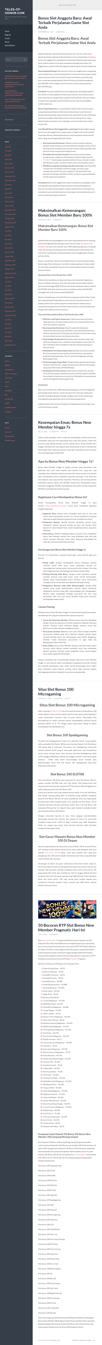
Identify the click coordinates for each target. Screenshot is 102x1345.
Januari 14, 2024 (44, 698)
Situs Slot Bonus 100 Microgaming (56, 691)
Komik (7, 38)
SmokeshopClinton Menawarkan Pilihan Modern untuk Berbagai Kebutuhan (14, 93)
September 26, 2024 (45, 32)
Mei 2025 (8, 189)
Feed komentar (10, 436)
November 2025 (10, 180)
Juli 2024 (8, 231)
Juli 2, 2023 (42, 934)
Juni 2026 (8, 151)
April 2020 (8, 341)
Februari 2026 (9, 168)
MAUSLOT (47, 160)
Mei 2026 (8, 155)
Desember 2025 (10, 176)
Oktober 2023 (9, 269)
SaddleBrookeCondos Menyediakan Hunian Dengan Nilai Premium (14, 84)
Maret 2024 (9, 248)
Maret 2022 (9, 303)
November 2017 (10, 345)
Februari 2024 (9, 252)
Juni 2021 (8, 320)
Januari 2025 (9, 206)
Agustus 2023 (9, 277)
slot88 (7, 403)
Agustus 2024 (9, 227)
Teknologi (8, 412)
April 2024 (8, 244)
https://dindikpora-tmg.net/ (56, 506)
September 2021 (10, 315)
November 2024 (10, 214)
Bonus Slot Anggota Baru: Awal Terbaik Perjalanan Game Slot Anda (65, 23)
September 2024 (10, 222)
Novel (7, 42)
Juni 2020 (8, 332)
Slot (6, 395)
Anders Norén (85, 1340)
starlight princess (10, 407)
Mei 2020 (8, 336)
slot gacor (74, 959)
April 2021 (8, 328)
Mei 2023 (8, 290)
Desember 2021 (10, 311)
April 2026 (8, 159)
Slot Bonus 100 (55, 711)
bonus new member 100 (50, 940)
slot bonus (92, 57)
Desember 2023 (10, 260)
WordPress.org (10, 440)
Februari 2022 (9, 307)
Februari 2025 (9, 201)
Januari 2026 (9, 172)
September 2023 (10, 273)
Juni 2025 (8, 185)
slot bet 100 (9, 399)
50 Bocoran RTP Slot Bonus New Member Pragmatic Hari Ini (66, 927)
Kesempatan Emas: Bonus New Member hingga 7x (64, 424)
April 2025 (8, 193)
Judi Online (8, 378)
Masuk (7, 428)
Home (7, 31)
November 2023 (10, 265)
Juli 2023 (8, 282)
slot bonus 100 (51, 852)
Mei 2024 (8, 239)
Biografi (8, 35)
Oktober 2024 (9, 218)
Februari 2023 (9, 298)
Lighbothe (60, 32)
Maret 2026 (9, 164)
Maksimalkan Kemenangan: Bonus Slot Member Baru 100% (65, 212)
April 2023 (8, 294)
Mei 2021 (8, 324)
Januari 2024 (9, 256)
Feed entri (8, 432)
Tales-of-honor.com (15, 11)
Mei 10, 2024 (43, 431)
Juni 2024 (8, 235)
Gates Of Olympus (11, 374)
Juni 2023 (8, 286)
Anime (7, 361)
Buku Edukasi (10, 45)
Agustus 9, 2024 (44, 220)
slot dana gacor (80, 1154)
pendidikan (8, 391)
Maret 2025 (9, 197)
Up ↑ (94, 1340)
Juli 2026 (8, 147)
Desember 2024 (10, 210)
